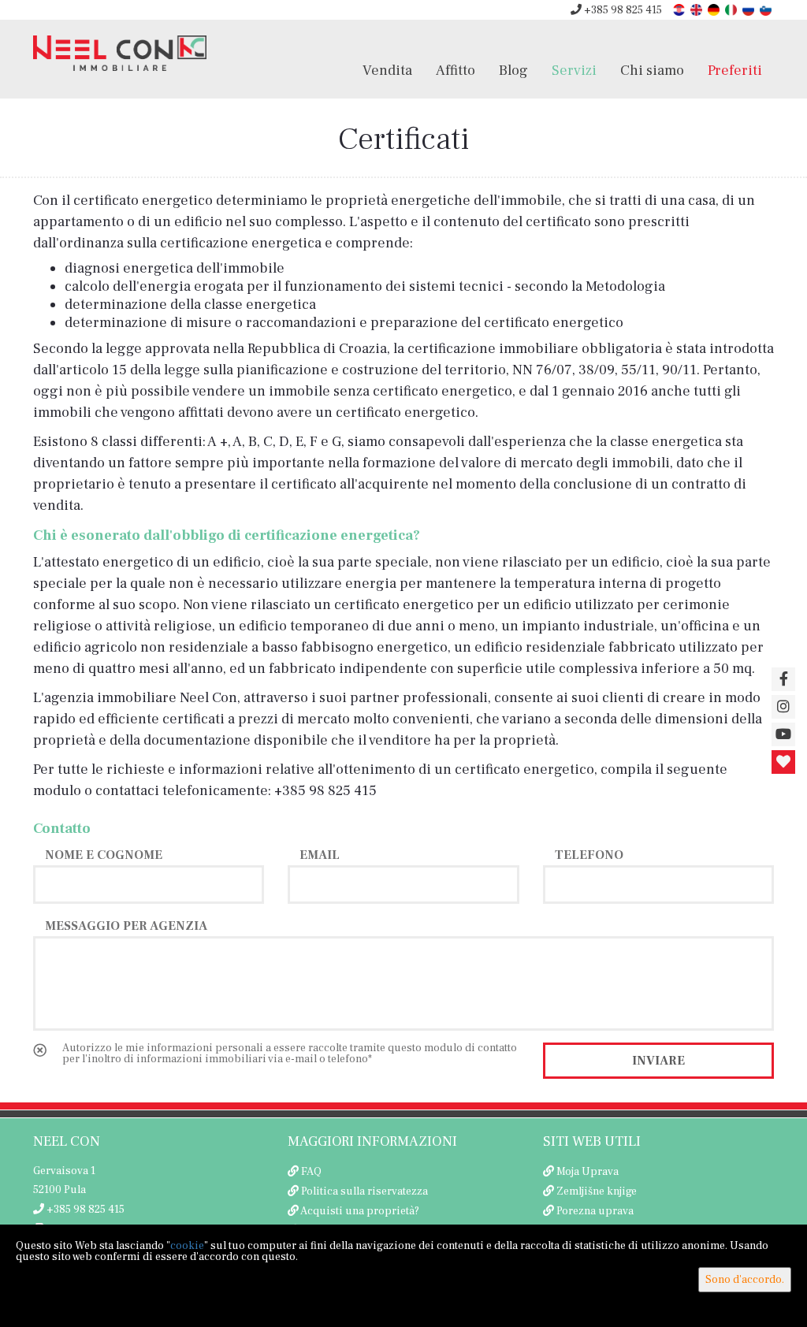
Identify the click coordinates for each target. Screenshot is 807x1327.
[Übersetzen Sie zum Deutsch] (715, 9)
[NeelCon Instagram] (783, 707)
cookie (187, 1246)
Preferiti (735, 70)
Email (319, 854)
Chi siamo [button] (652, 70)
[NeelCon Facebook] (783, 679)
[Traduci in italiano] (732, 9)
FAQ (311, 1172)
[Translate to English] (697, 9)
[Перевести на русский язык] (749, 9)
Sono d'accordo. (744, 1280)
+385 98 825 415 (622, 10)
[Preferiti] (783, 762)
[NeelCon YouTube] (783, 734)
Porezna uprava (595, 1211)
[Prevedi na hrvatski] (680, 9)
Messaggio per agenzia (126, 925)
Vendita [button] (387, 70)
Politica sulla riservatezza (364, 1191)
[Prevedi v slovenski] (767, 9)
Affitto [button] (455, 70)
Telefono (589, 854)
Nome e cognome (103, 854)
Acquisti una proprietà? (359, 1211)
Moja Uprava (587, 1172)
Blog (513, 70)
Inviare (658, 1061)
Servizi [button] (574, 70)
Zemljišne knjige (596, 1191)
